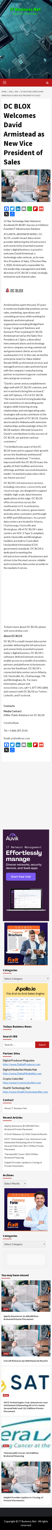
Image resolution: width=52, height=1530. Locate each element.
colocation (20, 486)
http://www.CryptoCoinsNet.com (22, 1082)
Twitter (42, 691)
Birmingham (10, 529)
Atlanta (38, 521)
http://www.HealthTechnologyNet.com (25, 1091)
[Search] (47, 83)
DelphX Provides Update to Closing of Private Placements (23, 1164)
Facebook (24, 695)
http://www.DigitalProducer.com (21, 1064)
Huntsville (25, 525)
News (6, 1309)
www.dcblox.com (18, 630)
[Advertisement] (26, 44)
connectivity (34, 486)
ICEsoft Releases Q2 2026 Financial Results (25, 1134)
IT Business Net (25, 9)
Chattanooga (11, 525)
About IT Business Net (15, 1108)
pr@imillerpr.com (20, 738)
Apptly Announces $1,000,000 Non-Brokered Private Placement (22, 1127)
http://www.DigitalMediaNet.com (22, 1073)
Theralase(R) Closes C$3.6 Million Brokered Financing (21, 1156)
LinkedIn (8, 695)
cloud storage (11, 490)
